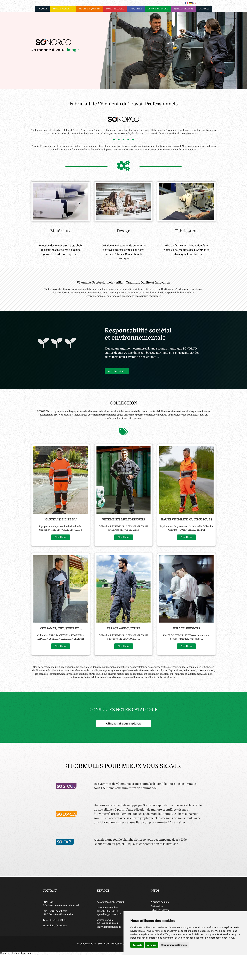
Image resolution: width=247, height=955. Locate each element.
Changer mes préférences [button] (174, 945)
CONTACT (204, 8)
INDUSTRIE (136, 8)
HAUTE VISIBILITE (63, 8)
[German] (190, 3)
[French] (187, 3)
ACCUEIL (42, 8)
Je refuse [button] (151, 945)
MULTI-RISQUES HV (89, 8)
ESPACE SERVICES (183, 8)
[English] (194, 3)
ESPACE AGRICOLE (158, 8)
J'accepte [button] (137, 945)
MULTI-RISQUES (115, 8)
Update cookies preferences (15, 953)
